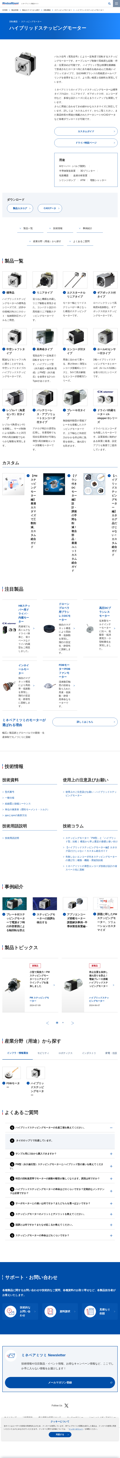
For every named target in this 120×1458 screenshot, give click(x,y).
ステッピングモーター (63, 10)
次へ (72, 1023)
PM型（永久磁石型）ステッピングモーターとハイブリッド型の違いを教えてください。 (56, 1166)
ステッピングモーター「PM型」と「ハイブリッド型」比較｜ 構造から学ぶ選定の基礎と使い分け (92, 840)
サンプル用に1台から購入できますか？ (36, 1153)
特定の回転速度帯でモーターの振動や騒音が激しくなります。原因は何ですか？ (58, 1178)
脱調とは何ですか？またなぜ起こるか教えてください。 (45, 1224)
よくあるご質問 (81, 241)
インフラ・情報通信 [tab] (17, 1053)
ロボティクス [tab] (66, 1053)
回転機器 (47, 10)
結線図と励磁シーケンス (18, 803)
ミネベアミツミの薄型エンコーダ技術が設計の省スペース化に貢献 (91, 868)
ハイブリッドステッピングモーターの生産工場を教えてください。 (51, 1127)
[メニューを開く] (116, 3)
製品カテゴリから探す (31, 10)
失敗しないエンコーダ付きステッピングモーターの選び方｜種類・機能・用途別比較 (91, 858)
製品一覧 (28, 228)
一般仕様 (9, 798)
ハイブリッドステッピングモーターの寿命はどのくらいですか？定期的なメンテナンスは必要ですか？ (57, 1191)
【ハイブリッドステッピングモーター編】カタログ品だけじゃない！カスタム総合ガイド (91, 849)
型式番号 (9, 792)
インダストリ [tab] (89, 1053)
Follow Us (57, 1405)
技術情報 (57, 228)
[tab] (57, 1023)
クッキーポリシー (76, 1429)
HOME (5, 10)
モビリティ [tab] (43, 1053)
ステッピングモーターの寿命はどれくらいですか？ (42, 1235)
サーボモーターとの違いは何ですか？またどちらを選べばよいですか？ (53, 1203)
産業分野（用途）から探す (47, 241)
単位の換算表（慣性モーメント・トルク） (27, 809)
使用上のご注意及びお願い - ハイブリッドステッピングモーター (91, 794)
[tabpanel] (60, 1082)
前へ (47, 1023)
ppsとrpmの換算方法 (16, 815)
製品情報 (14, 10)
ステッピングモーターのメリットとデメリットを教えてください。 (51, 1214)
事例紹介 (87, 228)
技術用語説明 (12, 838)
